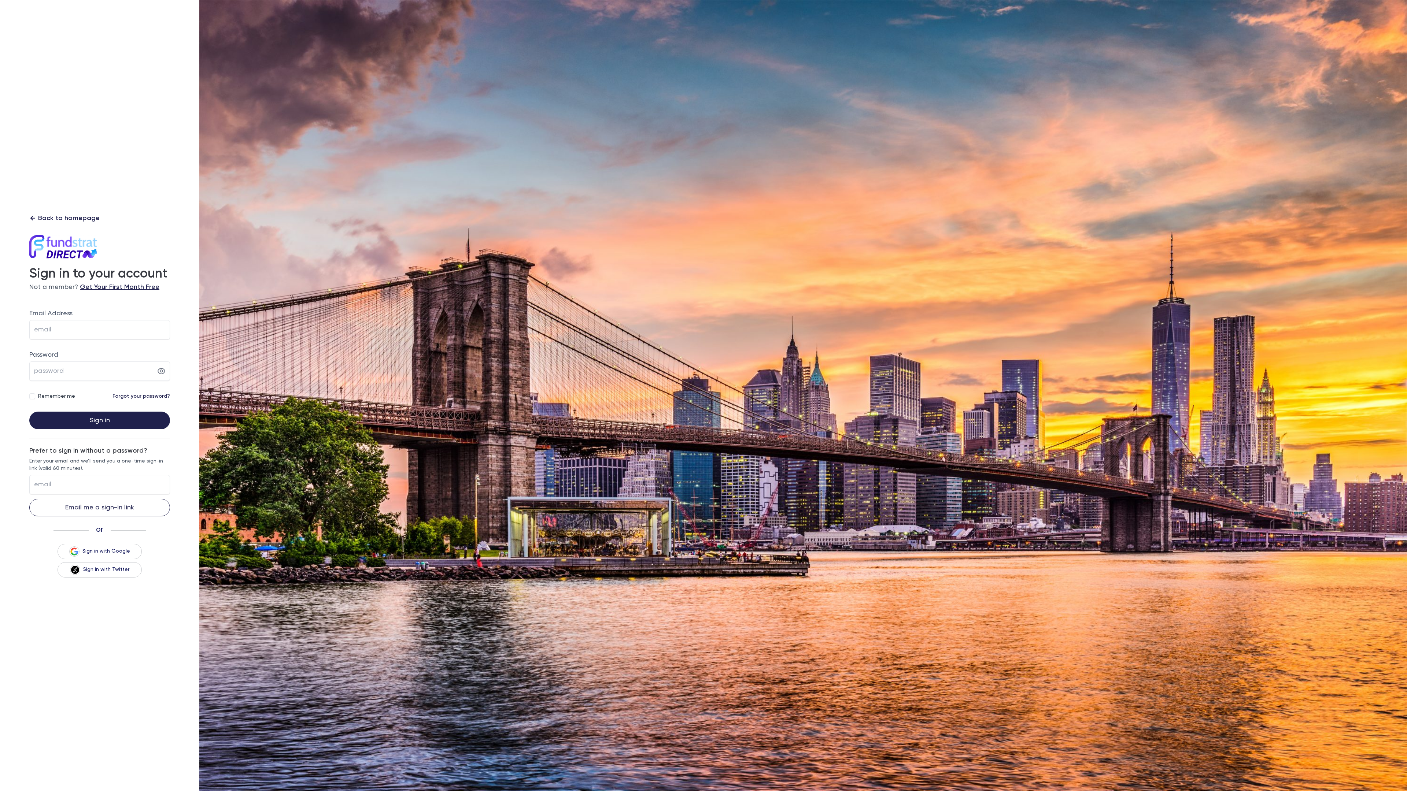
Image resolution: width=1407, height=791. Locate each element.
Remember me (56, 396)
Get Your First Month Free (119, 287)
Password (43, 355)
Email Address (51, 313)
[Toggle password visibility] (161, 371)
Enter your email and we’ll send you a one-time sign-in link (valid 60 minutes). (96, 464)
